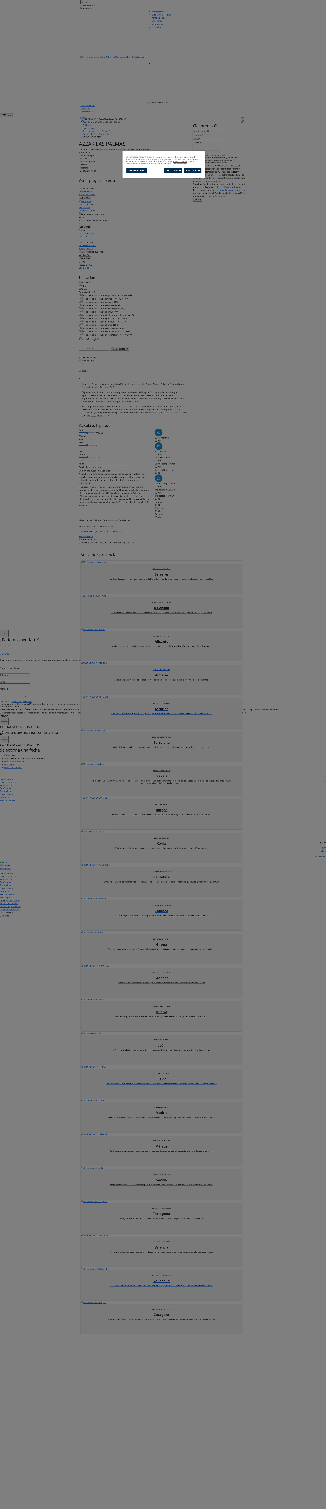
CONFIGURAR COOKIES (136, 170)
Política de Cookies (180, 164)
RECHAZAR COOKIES (173, 170)
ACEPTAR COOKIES (193, 170)
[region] (164, 164)
